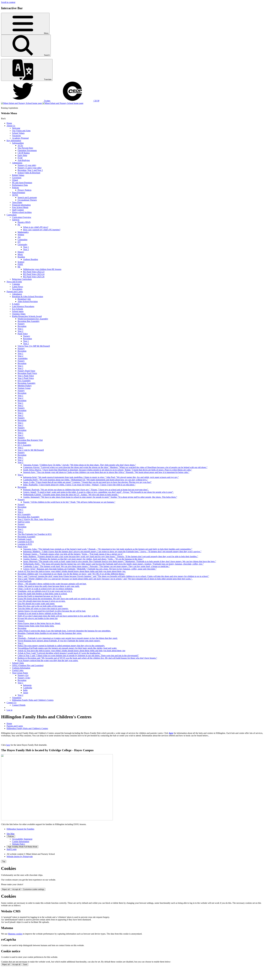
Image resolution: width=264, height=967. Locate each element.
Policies (15, 187)
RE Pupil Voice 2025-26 (33, 277)
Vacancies (16, 135)
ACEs (20, 145)
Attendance (17, 294)
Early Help (22, 155)
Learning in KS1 (25, 544)
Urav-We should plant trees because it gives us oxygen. (41, 601)
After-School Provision (28, 301)
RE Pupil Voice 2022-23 (33, 272)
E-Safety (16, 304)
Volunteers (16, 697)
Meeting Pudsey (25, 385)
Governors (16, 177)
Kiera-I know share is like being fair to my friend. (39, 623)
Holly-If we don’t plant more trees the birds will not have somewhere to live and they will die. (58, 616)
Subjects (15, 220)
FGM (20, 158)
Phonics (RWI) (24, 222)
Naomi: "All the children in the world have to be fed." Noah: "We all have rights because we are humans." (69, 502)
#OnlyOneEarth (24, 581)
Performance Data (20, 185)
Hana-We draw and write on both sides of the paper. (40, 606)
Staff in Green (24, 522)
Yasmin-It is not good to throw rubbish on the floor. (40, 613)
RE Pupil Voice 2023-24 (33, 274)
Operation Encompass (27, 150)
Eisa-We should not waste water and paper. (36, 603)
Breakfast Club (24, 299)
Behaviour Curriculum (22, 279)
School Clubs (18, 663)
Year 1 (26, 247)
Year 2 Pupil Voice (26, 378)
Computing (22, 239)
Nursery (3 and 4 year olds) (29, 168)
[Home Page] (42, 103)
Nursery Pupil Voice (26, 371)
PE (19, 225)
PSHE (20, 264)
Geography (22, 244)
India (25, 690)
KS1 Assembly (24, 381)
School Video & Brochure (29, 173)
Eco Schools (17, 309)
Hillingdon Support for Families (20, 829)
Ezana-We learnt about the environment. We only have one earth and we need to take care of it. (59, 598)
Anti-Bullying (24, 160)
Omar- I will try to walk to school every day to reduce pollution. (45, 588)
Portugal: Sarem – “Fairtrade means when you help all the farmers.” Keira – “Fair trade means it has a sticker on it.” (73, 554)
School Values (18, 133)
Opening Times (18, 314)
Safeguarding (18, 143)
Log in (9, 710)
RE (19, 267)
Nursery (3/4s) (24, 678)
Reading (21, 257)
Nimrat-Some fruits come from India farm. (36, 626)
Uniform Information (21, 668)
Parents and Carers (15, 291)
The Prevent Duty (25, 148)
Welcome (16, 128)
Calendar (16, 284)
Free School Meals (20, 207)
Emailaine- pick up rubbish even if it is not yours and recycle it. (45, 591)
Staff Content (18, 210)
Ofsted (15, 180)
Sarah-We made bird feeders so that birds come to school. (42, 593)
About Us (11, 125)
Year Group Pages (20, 673)
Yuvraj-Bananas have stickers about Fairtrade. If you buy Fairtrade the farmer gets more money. (59, 640)
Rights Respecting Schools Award (27, 316)
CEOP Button (24, 153)
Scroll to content (8, 2)
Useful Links (17, 670)
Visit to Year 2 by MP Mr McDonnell (34, 346)
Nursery (21, 324)
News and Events (14, 281)
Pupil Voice (23, 333)
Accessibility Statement (22, 839)
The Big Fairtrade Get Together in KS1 (35, 534)
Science (21, 262)
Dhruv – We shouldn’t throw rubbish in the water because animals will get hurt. (52, 584)
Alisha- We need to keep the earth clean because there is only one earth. (49, 586)
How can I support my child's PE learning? (41, 229)
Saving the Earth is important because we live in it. (39, 596)
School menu (18, 311)
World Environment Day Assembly (33, 319)
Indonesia (27, 685)
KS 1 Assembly (24, 445)
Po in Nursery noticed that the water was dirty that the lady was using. (48, 660)
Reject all (6, 889)
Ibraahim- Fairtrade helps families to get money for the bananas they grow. (50, 633)
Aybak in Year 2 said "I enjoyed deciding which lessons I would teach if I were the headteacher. (59, 653)
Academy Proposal (20, 138)
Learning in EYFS (26, 541)
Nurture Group (24, 388)
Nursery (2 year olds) (27, 165)
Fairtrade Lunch (24, 539)
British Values (18, 175)
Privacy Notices (24, 190)
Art (19, 237)
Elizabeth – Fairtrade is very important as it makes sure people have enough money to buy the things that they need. (68, 638)
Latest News (17, 286)
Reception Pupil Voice (27, 373)
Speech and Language (27, 197)
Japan (25, 692)
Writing (21, 234)
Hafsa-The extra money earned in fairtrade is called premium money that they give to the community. (61, 645)
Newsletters (17, 289)
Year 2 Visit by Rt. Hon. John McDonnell (36, 519)
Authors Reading (30, 259)
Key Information (14, 140)
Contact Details (18, 705)
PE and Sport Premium (22, 182)
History (21, 252)
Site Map (10, 833)
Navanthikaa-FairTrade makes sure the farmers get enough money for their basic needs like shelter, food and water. (67, 648)
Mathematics (23, 232)
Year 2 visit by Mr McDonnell (31, 450)
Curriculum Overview (21, 217)
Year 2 (26, 249)
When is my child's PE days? (35, 227)
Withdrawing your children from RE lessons (42, 269)
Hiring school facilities (22, 212)
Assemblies (23, 358)
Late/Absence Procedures (23, 306)
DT (19, 242)
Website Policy (18, 844)
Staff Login (11, 849)
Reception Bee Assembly (28, 321)
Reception (22, 326)
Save (25, 964)
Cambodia (27, 688)
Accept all (16, 889)
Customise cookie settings (33, 889)
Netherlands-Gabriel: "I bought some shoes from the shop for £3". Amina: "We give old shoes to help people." (71, 494)
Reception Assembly (26, 383)
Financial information (21, 205)
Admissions (17, 163)
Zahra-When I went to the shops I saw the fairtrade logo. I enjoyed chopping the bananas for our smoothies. (64, 631)
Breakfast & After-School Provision (27, 296)
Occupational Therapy (27, 200)
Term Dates (17, 202)
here (171, 733)
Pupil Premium (18, 192)
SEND (15, 195)
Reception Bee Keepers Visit (30, 440)
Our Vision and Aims (21, 130)
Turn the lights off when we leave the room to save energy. (43, 608)
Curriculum (11, 215)
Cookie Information (20, 841)
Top (3, 861)
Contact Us (11, 702)
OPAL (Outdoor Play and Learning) (27, 665)
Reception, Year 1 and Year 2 (30, 170)
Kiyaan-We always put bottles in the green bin (38, 618)
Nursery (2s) (23, 675)
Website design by (20, 856)
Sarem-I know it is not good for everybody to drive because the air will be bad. (52, 611)
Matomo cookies (15, 934)
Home (9, 123)
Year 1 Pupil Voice (26, 376)
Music (20, 254)
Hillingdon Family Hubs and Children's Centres (32, 700)
